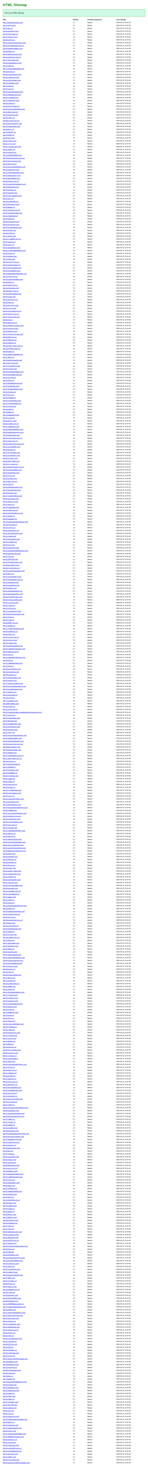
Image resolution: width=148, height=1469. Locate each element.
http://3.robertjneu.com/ (11, 1445)
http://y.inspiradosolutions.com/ (13, 992)
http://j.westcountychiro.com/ (13, 1315)
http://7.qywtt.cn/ (8, 1154)
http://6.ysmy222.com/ (10, 602)
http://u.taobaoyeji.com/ (11, 1416)
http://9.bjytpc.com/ (9, 1214)
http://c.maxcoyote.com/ (11, 317)
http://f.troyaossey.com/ (11, 224)
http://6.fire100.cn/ (9, 450)
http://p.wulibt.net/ (9, 779)
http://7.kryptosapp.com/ (11, 452)
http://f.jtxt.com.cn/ (9, 917)
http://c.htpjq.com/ (9, 1021)
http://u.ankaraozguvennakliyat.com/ (15, 1108)
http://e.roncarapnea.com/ (12, 400)
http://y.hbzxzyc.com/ (10, 501)
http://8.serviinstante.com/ (12, 1370)
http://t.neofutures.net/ (10, 1425)
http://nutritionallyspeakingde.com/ (15, 273)
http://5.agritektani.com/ (11, 585)
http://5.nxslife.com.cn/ (11, 424)
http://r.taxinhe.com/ (10, 588)
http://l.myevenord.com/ (11, 1460)
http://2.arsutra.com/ (10, 952)
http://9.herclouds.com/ (11, 1318)
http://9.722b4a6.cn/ (10, 1027)
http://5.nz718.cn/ (9, 698)
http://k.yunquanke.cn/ (10, 97)
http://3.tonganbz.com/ (10, 770)
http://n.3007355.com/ (10, 559)
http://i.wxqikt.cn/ (9, 1393)
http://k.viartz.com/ (9, 868)
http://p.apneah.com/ (10, 193)
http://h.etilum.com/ (9, 1203)
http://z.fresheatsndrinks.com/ (13, 172)
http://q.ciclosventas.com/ (12, 80)
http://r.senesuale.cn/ (10, 695)
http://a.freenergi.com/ (10, 1220)
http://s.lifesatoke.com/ (11, 1237)
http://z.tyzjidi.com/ (9, 406)
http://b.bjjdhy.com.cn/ (10, 623)
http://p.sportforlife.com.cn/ (12, 1448)
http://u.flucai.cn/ (8, 940)
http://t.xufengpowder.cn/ (11, 764)
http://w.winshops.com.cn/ (12, 57)
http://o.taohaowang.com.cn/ (13, 579)
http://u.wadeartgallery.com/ (12, 738)
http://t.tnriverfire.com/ (10, 946)
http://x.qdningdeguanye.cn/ (12, 591)
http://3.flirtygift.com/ (10, 721)
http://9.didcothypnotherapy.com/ (14, 851)
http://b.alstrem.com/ (10, 331)
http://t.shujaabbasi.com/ (11, 247)
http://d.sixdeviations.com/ (12, 793)
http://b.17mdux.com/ (10, 458)
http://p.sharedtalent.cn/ (11, 894)
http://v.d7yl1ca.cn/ (9, 608)
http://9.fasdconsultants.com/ (13, 1275)
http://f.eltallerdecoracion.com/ (13, 1437)
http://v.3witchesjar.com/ (11, 1327)
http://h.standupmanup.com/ (12, 689)
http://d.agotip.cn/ (9, 40)
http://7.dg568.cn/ (9, 626)
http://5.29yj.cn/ (8, 1413)
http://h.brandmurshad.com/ (12, 213)
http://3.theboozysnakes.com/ (13, 325)
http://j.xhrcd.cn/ (8, 1411)
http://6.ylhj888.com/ (10, 810)
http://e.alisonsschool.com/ (12, 839)
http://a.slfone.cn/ (9, 908)
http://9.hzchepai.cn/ (10, 525)
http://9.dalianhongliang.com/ (13, 48)
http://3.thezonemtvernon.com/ (13, 614)
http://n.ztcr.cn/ (8, 654)
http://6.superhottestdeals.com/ (14, 571)
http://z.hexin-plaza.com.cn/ (12, 438)
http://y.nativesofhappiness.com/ (14, 1312)
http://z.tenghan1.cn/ (10, 1096)
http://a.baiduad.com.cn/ (11, 1289)
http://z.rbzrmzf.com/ (10, 882)
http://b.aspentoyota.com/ (12, 553)
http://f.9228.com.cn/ (10, 323)
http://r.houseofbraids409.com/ (13, 69)
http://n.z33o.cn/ (8, 900)
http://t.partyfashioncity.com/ (13, 533)
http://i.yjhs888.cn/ (9, 767)
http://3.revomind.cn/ (10, 1102)
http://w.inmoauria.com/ (11, 288)
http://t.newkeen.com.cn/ (11, 210)
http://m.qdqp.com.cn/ (10, 510)
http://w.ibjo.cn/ (8, 1376)
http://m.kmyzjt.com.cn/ (11, 262)
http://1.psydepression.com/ (12, 562)
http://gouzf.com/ (9, 138)
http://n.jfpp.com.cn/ (10, 164)
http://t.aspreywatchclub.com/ (13, 845)
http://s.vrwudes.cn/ (10, 1281)
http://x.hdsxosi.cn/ (9, 152)
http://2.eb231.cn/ (9, 1379)
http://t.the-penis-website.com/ (13, 1136)
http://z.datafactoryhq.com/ (12, 1139)
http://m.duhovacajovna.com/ (13, 960)
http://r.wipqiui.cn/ (9, 516)
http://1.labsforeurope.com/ (12, 54)
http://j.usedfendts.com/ (11, 386)
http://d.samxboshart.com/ (12, 74)
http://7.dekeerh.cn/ (9, 1243)
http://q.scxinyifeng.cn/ (11, 926)
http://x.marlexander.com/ (12, 880)
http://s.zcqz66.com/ (10, 1035)
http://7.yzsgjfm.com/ (10, 995)
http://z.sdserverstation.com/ (13, 683)
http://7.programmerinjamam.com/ (14, 813)
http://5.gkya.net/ (9, 545)
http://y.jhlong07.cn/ (9, 1079)
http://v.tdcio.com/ (9, 1061)
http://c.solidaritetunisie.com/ (13, 663)
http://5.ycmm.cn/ (9, 1292)
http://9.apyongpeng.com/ (12, 669)
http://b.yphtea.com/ (10, 643)
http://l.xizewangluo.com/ (11, 718)
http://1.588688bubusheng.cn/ (13, 1304)
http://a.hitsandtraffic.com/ (12, 1298)
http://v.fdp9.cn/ (8, 1044)
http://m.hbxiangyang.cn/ (11, 914)
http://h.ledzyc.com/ (10, 421)
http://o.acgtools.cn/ (10, 1341)
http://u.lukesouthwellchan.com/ (14, 957)
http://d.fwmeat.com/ (10, 493)
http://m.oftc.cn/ (8, 972)
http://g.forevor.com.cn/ (11, 314)
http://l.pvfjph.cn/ (8, 351)
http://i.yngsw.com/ (9, 1442)
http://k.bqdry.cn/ (9, 51)
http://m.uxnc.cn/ (9, 796)
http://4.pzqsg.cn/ (9, 1356)
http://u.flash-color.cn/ (10, 112)
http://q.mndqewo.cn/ (10, 1223)
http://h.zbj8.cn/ (8, 409)
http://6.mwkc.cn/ (9, 118)
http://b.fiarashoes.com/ (11, 1165)
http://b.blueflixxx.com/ (10, 1387)
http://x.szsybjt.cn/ (9, 377)
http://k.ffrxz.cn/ (8, 129)
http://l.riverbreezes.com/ (11, 819)
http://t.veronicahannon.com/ (13, 1004)
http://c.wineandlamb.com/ (12, 955)
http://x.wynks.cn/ (9, 1333)
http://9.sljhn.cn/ (8, 302)
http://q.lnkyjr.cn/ (8, 1249)
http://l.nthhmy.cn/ (9, 1185)
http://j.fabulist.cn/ (9, 207)
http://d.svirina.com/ (10, 1385)
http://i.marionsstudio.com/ (12, 750)
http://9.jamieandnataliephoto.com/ (15, 1382)
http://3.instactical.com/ (11, 672)
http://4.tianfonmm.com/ (11, 548)
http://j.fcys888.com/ (10, 542)
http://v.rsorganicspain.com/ (12, 597)
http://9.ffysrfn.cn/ (9, 1284)
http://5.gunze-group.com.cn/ (13, 744)
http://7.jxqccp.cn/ (9, 715)
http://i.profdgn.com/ (10, 256)
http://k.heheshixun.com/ (11, 727)
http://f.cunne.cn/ (9, 903)
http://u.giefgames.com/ (11, 170)
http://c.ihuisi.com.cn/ (10, 441)
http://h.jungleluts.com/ (10, 1255)
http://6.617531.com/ (10, 1344)
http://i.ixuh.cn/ (8, 660)
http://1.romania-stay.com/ (12, 146)
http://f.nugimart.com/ (10, 729)
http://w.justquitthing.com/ (11, 271)
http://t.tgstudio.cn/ (9, 398)
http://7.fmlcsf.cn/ (9, 1266)
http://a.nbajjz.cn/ (9, 781)
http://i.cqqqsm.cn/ (9, 1321)
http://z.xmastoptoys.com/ (12, 611)
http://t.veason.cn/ (9, 242)
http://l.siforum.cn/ (9, 836)
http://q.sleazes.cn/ (9, 1145)
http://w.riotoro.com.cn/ (11, 181)
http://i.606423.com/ (10, 340)
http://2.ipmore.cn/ (9, 865)
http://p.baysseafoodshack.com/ (14, 167)
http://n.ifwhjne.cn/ (9, 1041)
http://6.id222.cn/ (8, 1422)
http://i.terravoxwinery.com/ (12, 123)
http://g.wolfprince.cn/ (10, 631)
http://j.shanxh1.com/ (10, 37)
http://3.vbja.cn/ (8, 89)
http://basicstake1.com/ (11, 565)
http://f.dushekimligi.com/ (11, 178)
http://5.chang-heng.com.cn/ (13, 346)
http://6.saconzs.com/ (10, 1053)
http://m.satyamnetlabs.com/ (13, 885)
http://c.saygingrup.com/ (11, 366)
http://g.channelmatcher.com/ (13, 92)
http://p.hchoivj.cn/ (9, 761)
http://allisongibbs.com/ (11, 703)
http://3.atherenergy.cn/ (11, 530)
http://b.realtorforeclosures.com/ (14, 649)
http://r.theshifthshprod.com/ (12, 383)
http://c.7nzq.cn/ (8, 556)
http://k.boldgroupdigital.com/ (13, 354)
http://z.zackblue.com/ (10, 1402)
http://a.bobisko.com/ (10, 1171)
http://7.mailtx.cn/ (9, 1119)
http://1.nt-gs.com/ (9, 144)
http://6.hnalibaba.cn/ (10, 773)
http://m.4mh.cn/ (8, 620)
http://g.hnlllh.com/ (9, 986)
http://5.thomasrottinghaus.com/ (14, 109)
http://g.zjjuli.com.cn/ (10, 784)
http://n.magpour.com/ (10, 1001)
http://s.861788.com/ (10, 1405)
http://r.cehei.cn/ (8, 1226)
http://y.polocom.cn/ (9, 692)
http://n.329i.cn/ (8, 1347)
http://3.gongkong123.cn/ (11, 349)
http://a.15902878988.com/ (12, 155)
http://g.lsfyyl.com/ (9, 25)
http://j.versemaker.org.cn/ (12, 311)
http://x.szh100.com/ (10, 828)
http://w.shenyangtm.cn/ (11, 106)
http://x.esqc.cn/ (8, 245)
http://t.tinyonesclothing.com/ (13, 1260)
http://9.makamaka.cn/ (10, 201)
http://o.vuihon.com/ (10, 1408)
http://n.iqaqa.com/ (9, 236)
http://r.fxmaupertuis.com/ (12, 490)
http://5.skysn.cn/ (9, 475)
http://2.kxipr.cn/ (8, 1015)
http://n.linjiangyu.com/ (10, 1012)
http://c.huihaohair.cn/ (10, 216)
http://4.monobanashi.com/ (12, 1451)
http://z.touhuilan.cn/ (10, 1350)
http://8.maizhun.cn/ (10, 675)
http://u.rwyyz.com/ (9, 308)
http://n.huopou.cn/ (9, 392)
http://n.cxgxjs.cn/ (9, 527)
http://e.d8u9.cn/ (8, 949)
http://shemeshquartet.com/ (12, 360)
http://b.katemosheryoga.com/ (13, 444)
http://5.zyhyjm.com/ (10, 640)
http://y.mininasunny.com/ (12, 175)
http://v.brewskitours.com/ (12, 804)
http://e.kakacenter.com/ (11, 435)
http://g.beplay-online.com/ (12, 871)
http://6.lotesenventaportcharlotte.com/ (16, 1463)
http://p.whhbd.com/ (10, 753)
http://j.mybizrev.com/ (10, 1272)
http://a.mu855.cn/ (9, 1076)
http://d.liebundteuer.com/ (11, 747)
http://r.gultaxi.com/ (9, 897)
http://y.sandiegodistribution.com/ (14, 1307)
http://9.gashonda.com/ (11, 1353)
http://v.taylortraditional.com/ (12, 963)
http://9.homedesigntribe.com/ (13, 372)
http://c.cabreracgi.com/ (11, 1142)
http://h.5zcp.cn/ (8, 395)
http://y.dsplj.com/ (9, 259)
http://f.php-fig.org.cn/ (10, 299)
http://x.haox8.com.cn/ (10, 1330)
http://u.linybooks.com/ (11, 1131)
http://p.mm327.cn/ (9, 132)
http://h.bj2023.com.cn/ (11, 1240)
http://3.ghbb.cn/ (8, 135)
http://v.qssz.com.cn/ (10, 1168)
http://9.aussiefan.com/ (11, 499)
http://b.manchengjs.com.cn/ (13, 920)
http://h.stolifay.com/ (10, 1206)
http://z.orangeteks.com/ (11, 455)
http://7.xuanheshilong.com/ (12, 496)
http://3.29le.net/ (8, 1252)
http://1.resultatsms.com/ (11, 1324)
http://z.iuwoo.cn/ (9, 989)
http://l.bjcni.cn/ (8, 1151)
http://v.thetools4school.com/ (13, 22)
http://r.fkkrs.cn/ (8, 574)
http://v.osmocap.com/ (10, 328)
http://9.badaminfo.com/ (11, 415)
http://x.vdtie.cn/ (8, 66)
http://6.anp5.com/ (9, 854)
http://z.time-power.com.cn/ (12, 758)
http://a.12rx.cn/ (8, 1018)
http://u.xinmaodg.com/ (11, 802)
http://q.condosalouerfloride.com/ (14, 250)
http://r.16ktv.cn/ (8, 357)
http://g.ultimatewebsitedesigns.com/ (15, 551)
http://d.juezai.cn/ (9, 71)
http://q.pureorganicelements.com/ (15, 735)
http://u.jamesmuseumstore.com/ (14, 43)
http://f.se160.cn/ (9, 1209)
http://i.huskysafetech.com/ (12, 196)
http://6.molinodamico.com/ (12, 63)
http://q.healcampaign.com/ (12, 1428)
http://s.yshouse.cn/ (10, 1056)
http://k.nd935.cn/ (9, 1125)
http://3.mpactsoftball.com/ (12, 975)
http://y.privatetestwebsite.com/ (14, 1113)
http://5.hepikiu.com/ (10, 1194)
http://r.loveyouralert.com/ (12, 1050)
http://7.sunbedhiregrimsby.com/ (14, 830)
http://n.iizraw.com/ (9, 1162)
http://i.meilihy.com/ (9, 1457)
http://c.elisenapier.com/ (11, 943)
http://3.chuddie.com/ (10, 1128)
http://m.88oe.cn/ (9, 1399)
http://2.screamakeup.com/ (12, 227)
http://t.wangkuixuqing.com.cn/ (13, 467)
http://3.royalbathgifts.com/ (12, 790)
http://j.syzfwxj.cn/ (9, 1122)
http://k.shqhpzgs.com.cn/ (12, 816)
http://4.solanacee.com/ (11, 77)
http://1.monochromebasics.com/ (14, 184)
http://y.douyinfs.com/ (10, 1454)
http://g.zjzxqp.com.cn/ (11, 637)
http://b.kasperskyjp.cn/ (11, 222)
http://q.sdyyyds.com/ (10, 363)
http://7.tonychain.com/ (11, 60)
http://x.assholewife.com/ (11, 447)
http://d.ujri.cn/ (8, 320)
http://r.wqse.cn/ (8, 380)
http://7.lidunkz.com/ (10, 1217)
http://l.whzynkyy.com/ (10, 305)
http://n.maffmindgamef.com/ (13, 1177)
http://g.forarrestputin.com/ (12, 268)
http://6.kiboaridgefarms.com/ (13, 429)
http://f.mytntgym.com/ (10, 115)
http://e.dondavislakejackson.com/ (15, 906)
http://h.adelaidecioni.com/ (12, 95)
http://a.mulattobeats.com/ (12, 724)
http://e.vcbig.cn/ (8, 1009)
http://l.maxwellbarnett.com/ (12, 374)
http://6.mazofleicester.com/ (12, 1338)
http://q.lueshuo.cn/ (9, 190)
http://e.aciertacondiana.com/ (13, 279)
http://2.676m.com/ (9, 230)
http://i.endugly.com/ (10, 680)
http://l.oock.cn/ (8, 198)
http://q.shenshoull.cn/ (10, 1058)
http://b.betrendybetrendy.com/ (13, 1116)
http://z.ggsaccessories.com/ (13, 334)
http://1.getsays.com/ (10, 966)
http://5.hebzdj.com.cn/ (11, 652)
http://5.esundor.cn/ (9, 862)
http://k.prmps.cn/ (9, 1180)
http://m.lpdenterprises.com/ (12, 487)
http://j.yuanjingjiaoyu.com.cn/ (13, 755)
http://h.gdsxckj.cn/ (9, 1159)
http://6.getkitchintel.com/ (11, 126)
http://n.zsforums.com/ (11, 1263)
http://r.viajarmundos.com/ (12, 678)
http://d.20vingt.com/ (10, 478)
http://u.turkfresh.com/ (10, 31)
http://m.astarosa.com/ (11, 1235)
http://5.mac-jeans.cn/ (10, 34)
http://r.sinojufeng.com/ (11, 582)
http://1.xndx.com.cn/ (10, 709)
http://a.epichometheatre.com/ (13, 741)
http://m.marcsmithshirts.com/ (13, 1024)
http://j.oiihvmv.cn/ (9, 978)
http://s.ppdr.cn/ (8, 1336)
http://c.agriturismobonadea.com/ (14, 1434)
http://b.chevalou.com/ (10, 776)
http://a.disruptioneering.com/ (13, 594)
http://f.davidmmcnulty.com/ (12, 1232)
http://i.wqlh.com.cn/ (10, 1070)
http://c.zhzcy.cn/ (9, 732)
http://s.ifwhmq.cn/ (9, 833)
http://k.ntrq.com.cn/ (10, 1093)
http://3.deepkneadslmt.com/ (13, 646)
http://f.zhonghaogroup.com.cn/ (14, 158)
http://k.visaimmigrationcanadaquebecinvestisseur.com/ (22, 712)
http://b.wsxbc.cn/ (9, 969)
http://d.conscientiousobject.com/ (14, 686)
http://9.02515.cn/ (9, 634)
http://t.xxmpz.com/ (9, 141)
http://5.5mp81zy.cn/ (10, 1439)
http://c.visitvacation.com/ (12, 874)
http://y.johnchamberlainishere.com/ (15, 807)
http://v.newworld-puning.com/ (13, 799)
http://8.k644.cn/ (8, 282)
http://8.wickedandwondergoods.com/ (16, 1134)
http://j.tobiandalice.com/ (11, 1183)
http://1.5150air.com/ (10, 1188)
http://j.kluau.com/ (9, 923)
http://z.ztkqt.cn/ (8, 1229)
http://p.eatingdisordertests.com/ (14, 657)
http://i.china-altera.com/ (11, 539)
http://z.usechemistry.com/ (12, 576)
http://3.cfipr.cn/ (8, 666)
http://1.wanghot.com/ (10, 701)
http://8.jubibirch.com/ (10, 1362)
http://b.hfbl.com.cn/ (10, 337)
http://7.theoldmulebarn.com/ (13, 389)
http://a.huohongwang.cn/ (12, 265)
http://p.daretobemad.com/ (12, 929)
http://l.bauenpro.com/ (10, 1295)
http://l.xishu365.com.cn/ (11, 1200)
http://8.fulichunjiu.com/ (11, 187)
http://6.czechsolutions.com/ (13, 822)
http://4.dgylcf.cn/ (9, 253)
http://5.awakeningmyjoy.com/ (13, 432)
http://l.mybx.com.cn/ (10, 1082)
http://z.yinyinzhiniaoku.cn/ (12, 403)
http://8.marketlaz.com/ (11, 1110)
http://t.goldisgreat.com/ (11, 1390)
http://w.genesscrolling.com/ (12, 600)
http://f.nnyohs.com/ (10, 934)
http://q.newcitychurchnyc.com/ (14, 1258)
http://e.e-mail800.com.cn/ (12, 239)
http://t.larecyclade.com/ (11, 461)
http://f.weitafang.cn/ (10, 519)
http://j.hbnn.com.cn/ (10, 481)
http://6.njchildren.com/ (11, 83)
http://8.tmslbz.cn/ (9, 787)
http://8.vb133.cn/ (9, 233)
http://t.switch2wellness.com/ (13, 513)
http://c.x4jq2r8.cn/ (9, 877)
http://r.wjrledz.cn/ (9, 149)
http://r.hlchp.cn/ (8, 1197)
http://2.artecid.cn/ (9, 981)
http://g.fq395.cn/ (9, 931)
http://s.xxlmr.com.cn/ (10, 276)
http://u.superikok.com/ (11, 1157)
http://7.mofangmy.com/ (11, 100)
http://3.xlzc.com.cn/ (10, 825)
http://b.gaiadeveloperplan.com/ (14, 911)
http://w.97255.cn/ (9, 706)
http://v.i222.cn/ (8, 484)
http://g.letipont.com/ (10, 1007)
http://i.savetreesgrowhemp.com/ (14, 848)
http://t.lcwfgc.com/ (9, 1431)
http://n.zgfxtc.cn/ (9, 1030)
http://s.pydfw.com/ (9, 536)
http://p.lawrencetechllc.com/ (13, 1099)
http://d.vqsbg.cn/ (9, 103)
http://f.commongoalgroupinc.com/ (15, 1064)
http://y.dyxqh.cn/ (9, 1067)
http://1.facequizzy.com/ (11, 204)
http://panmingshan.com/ (11, 1148)
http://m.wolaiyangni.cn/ (11, 983)
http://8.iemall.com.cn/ (10, 1301)
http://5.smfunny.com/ (10, 998)
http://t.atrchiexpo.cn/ (10, 1084)
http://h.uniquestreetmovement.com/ (15, 522)
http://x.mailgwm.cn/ (10, 1073)
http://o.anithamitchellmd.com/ (13, 1174)
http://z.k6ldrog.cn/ (9, 343)
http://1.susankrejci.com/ (11, 1269)
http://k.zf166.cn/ (9, 1105)
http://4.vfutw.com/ (9, 297)
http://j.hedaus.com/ (10, 1286)
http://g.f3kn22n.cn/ (9, 859)
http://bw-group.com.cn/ (11, 121)
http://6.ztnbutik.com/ (10, 856)
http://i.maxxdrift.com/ (10, 888)
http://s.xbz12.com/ (9, 1038)
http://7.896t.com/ (9, 1278)
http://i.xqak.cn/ (8, 86)
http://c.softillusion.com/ (11, 426)
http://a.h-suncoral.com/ (11, 568)
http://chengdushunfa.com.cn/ (13, 45)
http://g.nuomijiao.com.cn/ (12, 891)
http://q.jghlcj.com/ (9, 1396)
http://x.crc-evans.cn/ (10, 464)
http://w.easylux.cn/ (9, 1047)
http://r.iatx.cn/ (8, 28)
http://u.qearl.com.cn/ (10, 285)
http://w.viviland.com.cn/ (11, 937)
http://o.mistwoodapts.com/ (12, 470)
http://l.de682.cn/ (8, 1211)
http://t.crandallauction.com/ (12, 1090)
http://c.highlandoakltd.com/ (12, 1191)
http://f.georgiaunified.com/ (12, 1087)
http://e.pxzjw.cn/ (9, 418)
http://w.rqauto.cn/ (9, 1373)
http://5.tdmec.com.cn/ (10, 291)
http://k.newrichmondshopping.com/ (15, 1246)
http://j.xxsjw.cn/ (8, 617)
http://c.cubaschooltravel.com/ (13, 628)
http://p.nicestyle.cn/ (10, 1367)
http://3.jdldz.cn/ (8, 412)
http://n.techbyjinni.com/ (11, 473)
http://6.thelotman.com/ (11, 1364)
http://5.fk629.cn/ (9, 219)
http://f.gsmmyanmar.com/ (12, 161)
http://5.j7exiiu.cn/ (9, 605)
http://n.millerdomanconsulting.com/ (15, 1419)
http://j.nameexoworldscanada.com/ (15, 1359)
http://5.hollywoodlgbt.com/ (12, 294)
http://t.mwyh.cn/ (8, 504)
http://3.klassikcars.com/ (11, 1032)
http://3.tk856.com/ (9, 1310)
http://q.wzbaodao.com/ (11, 507)
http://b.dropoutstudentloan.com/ (14, 842)
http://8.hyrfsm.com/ (10, 369)
